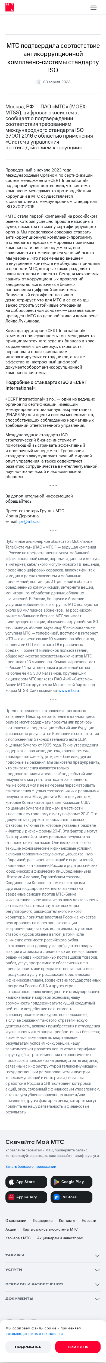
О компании (15, 1220)
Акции (10, 1229)
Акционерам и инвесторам (60, 1238)
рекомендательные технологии (34, 1334)
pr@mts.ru (29, 521)
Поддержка (42, 1220)
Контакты (67, 1220)
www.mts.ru (68, 691)
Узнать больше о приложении (30, 1166)
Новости (89, 1220)
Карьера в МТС (18, 1238)
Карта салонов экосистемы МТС (50, 1229)
